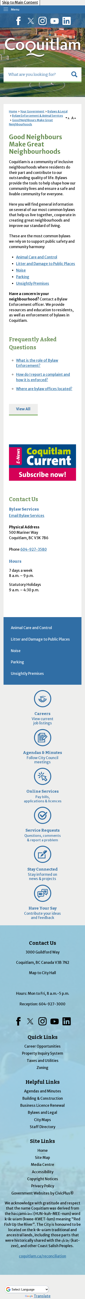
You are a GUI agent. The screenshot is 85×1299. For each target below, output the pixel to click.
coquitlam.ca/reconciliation (42, 1256)
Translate (42, 1296)
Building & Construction (42, 1098)
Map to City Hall (42, 973)
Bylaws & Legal (57, 111)
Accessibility (42, 1172)
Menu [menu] (15, 10)
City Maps (42, 1120)
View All (23, 409)
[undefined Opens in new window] (42, 462)
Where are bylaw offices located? (44, 389)
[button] (74, 74)
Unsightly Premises (32, 283)
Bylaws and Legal (42, 1112)
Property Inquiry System (42, 1053)
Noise (21, 270)
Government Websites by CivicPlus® (42, 1193)
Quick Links (43, 1037)
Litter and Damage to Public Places (45, 263)
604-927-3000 (52, 1004)
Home (13, 111)
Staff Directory (42, 1127)
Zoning (42, 1067)
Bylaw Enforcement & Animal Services (37, 115)
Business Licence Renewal (42, 1105)
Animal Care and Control (36, 257)
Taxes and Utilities (43, 1060)
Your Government (32, 111)
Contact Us (23, 499)
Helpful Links (43, 1082)
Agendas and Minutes (42, 1091)
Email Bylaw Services (26, 515)
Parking (22, 277)
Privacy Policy (42, 1186)
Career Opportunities (42, 1046)
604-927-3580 (33, 549)
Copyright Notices (42, 1179)
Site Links (42, 1141)
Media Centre (42, 1164)
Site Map (42, 1157)
